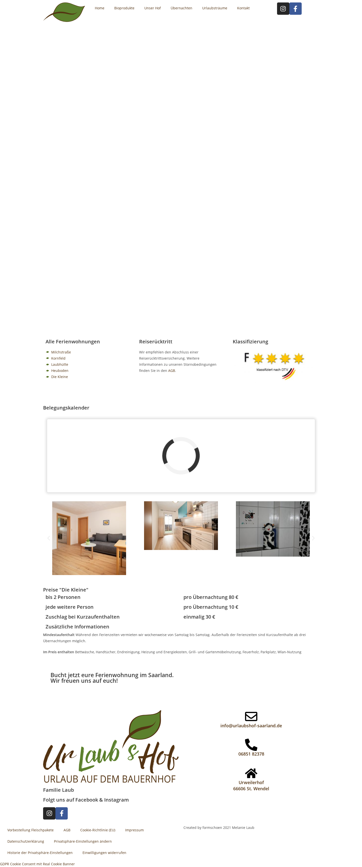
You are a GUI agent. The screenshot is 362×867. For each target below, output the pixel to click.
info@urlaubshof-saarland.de (251, 726)
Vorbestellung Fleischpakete (30, 830)
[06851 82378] (251, 745)
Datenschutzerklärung (25, 841)
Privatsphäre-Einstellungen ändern (83, 841)
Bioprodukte (124, 8)
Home (99, 8)
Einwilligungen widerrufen (104, 852)
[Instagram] (283, 8)
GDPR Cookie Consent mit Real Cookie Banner (37, 864)
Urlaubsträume (214, 8)
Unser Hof (152, 8)
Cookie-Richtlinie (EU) (97, 830)
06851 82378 (251, 754)
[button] (49, 538)
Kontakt (243, 8)
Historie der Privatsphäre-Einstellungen (40, 852)
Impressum (134, 830)
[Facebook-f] (295, 8)
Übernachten (181, 8)
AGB (171, 370)
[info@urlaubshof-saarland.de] (251, 716)
